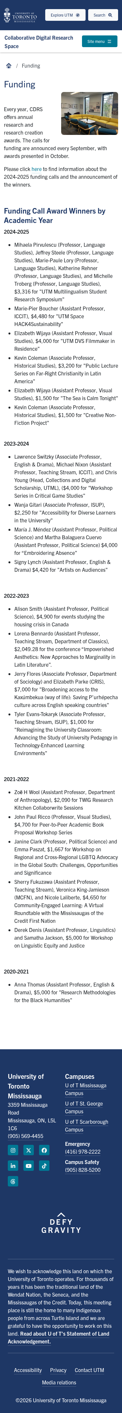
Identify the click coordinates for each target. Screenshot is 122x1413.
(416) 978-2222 (83, 1151)
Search (100, 14)
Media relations (59, 1382)
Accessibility (28, 1370)
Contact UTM (89, 1370)
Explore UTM (62, 14)
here (37, 168)
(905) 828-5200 (83, 1169)
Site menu (97, 41)
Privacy (58, 1370)
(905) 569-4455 (25, 1135)
